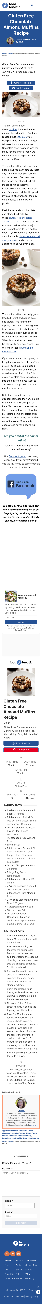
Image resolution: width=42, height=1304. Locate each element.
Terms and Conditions (14, 1296)
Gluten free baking (24, 1136)
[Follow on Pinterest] (12, 1253)
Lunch (14, 1138)
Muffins (20, 1138)
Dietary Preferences (18, 1133)
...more (33, 1125)
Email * (9, 1212)
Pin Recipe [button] (22, 749)
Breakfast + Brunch (26, 1131)
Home (4, 53)
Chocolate (6, 1133)
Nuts (25, 1138)
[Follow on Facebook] (7, 1253)
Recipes (10, 53)
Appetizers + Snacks (10, 1131)
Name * (9, 1201)
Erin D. (21, 42)
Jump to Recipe (22, 82)
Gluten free (13, 1136)
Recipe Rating (9, 1163)
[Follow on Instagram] (18, 1253)
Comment (8, 1168)
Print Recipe (22, 88)
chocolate (21, 136)
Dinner (28, 1133)
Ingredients (6, 1138)
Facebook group (17, 456)
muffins (13, 129)
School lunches (33, 1138)
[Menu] (38, 5)
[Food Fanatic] (14, 5)
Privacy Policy (31, 1296)
